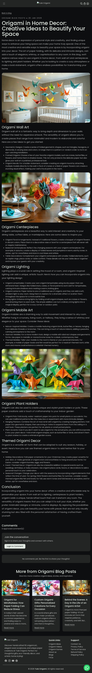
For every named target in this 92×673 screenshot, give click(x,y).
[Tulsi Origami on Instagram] (9, 660)
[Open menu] (4, 3)
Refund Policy (77, 652)
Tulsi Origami (41, 669)
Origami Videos (55, 646)
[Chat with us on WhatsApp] (87, 668)
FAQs (51, 657)
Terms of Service (78, 649)
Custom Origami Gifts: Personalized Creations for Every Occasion (45, 604)
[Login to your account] (87, 3)
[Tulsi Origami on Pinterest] (16, 660)
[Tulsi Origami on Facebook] (5, 660)
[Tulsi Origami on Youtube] (13, 660)
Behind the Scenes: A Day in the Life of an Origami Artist (76, 603)
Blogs (51, 655)
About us (52, 652)
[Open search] (81, 3)
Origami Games (55, 649)
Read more (9, 627)
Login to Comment (15, 546)
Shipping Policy (77, 655)
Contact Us (76, 644)
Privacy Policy (77, 646)
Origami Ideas (55, 644)
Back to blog (6, 13)
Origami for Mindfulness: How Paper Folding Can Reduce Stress (14, 604)
